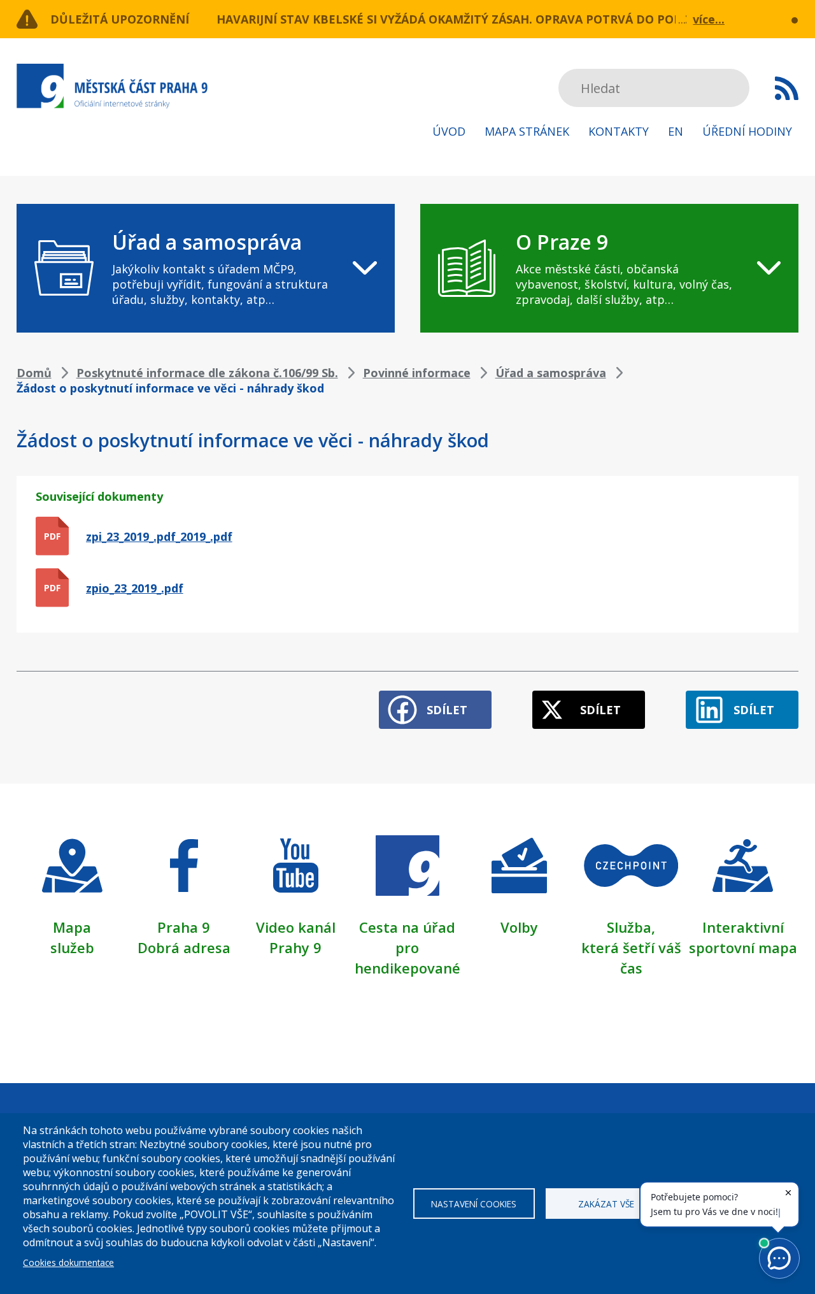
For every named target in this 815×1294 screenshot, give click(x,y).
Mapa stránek (527, 131)
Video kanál (296, 927)
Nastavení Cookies (473, 1204)
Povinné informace (417, 372)
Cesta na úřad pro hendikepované (407, 947)
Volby (519, 927)
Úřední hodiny (747, 131)
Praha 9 (183, 927)
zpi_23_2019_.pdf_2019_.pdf (159, 536)
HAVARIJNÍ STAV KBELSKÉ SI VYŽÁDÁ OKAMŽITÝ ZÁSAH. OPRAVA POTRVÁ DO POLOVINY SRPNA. (489, 19)
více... (709, 19)
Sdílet (447, 709)
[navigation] (206, 268)
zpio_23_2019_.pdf (134, 588)
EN (675, 131)
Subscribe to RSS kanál (786, 88)
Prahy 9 (295, 947)
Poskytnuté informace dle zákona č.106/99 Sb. (207, 372)
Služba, (631, 927)
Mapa (72, 927)
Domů (34, 372)
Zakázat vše (606, 1204)
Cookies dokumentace (68, 1262)
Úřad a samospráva (550, 372)
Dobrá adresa (184, 947)
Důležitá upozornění (119, 19)
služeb (72, 947)
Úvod (448, 131)
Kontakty (618, 131)
